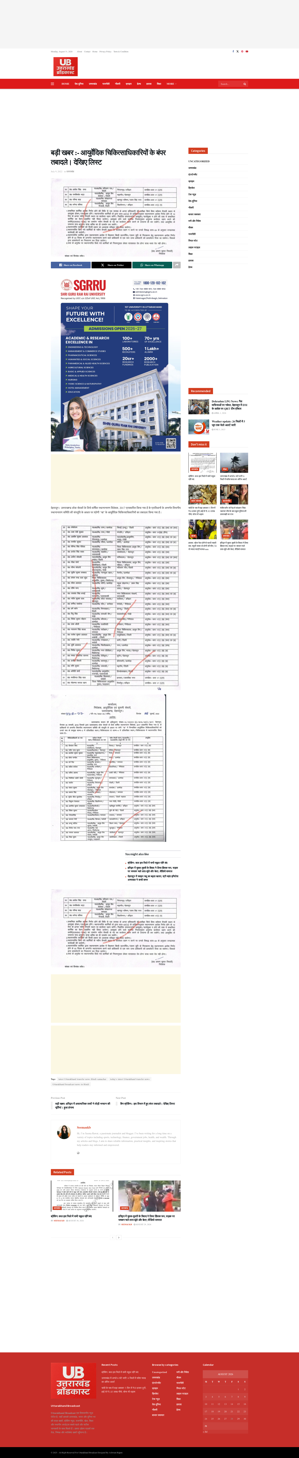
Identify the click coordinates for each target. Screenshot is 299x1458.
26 (219, 1418)
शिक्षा (159, 84)
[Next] (118, 1237)
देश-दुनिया (79, 84)
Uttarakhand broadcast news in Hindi (71, 1084)
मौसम (190, 227)
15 (238, 1404)
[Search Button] (245, 84)
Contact (87, 51)
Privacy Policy (105, 51)
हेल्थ (139, 84)
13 (225, 1404)
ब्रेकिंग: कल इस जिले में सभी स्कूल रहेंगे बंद (147, 863)
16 (245, 1404)
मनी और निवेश (194, 221)
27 (225, 1418)
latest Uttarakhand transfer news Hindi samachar (82, 1079)
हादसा (148, 84)
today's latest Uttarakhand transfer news (130, 1079)
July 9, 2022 (56, 171)
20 (225, 1411)
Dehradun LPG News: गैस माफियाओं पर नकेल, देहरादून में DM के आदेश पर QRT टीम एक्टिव (229, 404)
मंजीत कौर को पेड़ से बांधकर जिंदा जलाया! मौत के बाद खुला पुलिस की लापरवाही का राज (233, 511)
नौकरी (117, 84)
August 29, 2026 (143, 1224)
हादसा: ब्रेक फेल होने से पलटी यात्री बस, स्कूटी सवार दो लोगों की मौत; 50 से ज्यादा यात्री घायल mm (202, 546)
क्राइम (129, 84)
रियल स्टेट (193, 240)
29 (238, 1418)
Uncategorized (199, 161)
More (170, 84)
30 (245, 1418)
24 (206, 1418)
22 (238, 1411)
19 (219, 1411)
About (79, 51)
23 (245, 1411)
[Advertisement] (149, 24)
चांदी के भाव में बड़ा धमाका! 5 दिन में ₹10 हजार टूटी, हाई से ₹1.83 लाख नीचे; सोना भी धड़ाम (201, 511)
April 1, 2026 (219, 413)
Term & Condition (121, 51)
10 (206, 1404)
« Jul (205, 1431)
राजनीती (106, 84)
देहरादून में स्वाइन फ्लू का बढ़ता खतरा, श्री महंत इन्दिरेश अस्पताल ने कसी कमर (153, 878)
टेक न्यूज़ (192, 194)
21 (232, 1411)
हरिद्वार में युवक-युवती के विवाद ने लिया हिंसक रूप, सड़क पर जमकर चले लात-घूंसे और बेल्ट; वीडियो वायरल (153, 869)
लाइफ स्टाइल (194, 247)
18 (212, 1411)
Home (94, 51)
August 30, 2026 (76, 1220)
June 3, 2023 (219, 429)
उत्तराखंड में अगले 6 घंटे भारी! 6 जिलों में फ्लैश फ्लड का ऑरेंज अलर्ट (233, 478)
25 (212, 1418)
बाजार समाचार (194, 214)
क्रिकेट (191, 188)
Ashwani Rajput (115, 1452)
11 (212, 1404)
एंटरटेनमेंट (192, 174)
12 (219, 1404)
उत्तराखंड (93, 84)
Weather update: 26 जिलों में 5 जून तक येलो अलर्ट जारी (228, 423)
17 (206, 1411)
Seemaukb (84, 1127)
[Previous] (112, 1237)
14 (232, 1404)
